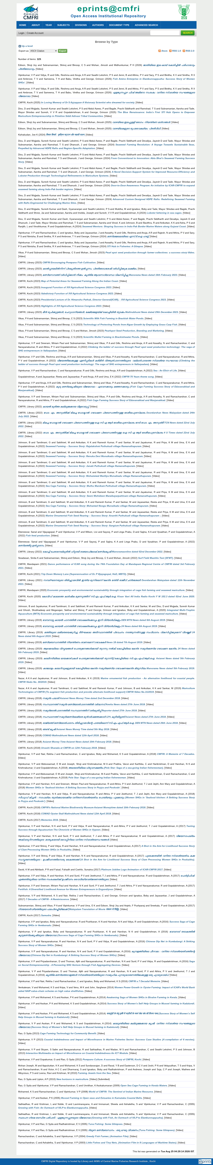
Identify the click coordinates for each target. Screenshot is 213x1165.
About (36, 25)
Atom (164, 50)
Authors (98, 25)
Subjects (63, 25)
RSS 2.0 (190, 50)
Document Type (119, 25)
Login (21, 33)
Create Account (35, 33)
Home (22, 25)
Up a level (27, 46)
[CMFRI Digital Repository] (106, 21)
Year (48, 25)
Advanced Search (146, 25)
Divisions (81, 25)
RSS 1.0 (176, 50)
